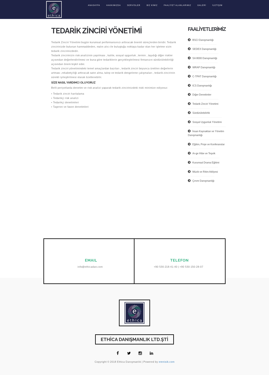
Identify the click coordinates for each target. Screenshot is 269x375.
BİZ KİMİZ (152, 5)
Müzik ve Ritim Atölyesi (205, 171)
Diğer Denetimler (201, 94)
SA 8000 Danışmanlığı (205, 58)
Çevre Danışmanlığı (203, 180)
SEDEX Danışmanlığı (204, 49)
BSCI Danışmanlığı (203, 40)
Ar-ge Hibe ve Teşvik (203, 153)
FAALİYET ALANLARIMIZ (177, 5)
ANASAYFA (94, 5)
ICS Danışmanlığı (202, 85)
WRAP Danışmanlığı (205, 67)
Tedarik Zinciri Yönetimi (205, 104)
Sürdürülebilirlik (201, 113)
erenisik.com (167, 362)
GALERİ (201, 5)
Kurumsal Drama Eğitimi (205, 162)
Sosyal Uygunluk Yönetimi (207, 122)
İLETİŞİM (217, 5)
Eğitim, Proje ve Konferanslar (208, 144)
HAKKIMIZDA (113, 5)
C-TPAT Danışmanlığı (204, 76)
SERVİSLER (133, 5)
